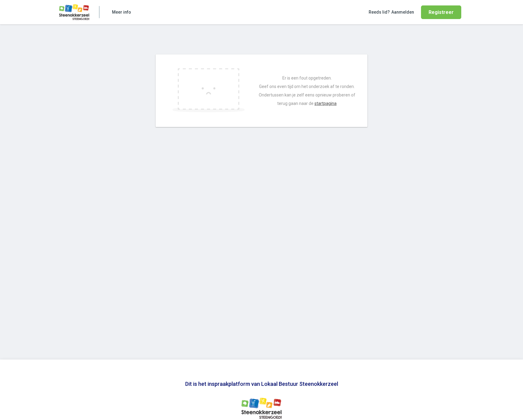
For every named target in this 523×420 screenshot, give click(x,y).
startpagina (325, 103)
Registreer (441, 12)
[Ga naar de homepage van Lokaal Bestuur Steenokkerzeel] (74, 12)
